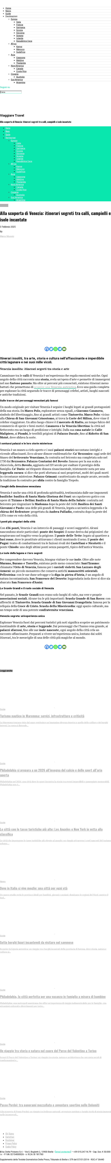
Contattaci (9, 1137)
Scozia (19, 30)
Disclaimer (9, 1140)
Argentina (20, 82)
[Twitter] (51, 349)
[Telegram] (60, 349)
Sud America (17, 79)
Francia (19, 25)
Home (8, 8)
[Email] (64, 349)
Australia (20, 77)
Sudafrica (20, 52)
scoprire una (55, 387)
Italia (18, 22)
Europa (14, 19)
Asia (13, 55)
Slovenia (20, 33)
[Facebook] (47, 349)
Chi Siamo (9, 1133)
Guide (8, 13)
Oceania (14, 74)
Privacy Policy (11, 1143)
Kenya (19, 46)
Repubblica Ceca (24, 41)
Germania (20, 27)
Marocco (20, 49)
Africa (13, 44)
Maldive (20, 60)
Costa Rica (21, 71)
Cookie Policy (10, 1146)
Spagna (19, 35)
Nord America (17, 66)
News (8, 11)
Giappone (20, 57)
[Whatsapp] (55, 349)
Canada (19, 68)
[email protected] (63, 1152)
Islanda (19, 38)
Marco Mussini (7, 236)
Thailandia (21, 63)
